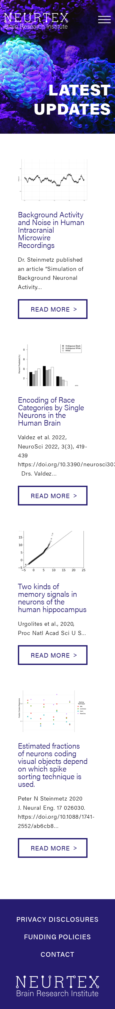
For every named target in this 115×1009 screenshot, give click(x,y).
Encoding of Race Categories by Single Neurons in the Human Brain (51, 411)
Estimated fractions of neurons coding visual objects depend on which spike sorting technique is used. (53, 764)
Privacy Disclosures (57, 919)
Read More (50, 309)
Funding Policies (57, 936)
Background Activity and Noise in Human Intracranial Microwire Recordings (51, 229)
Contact (57, 954)
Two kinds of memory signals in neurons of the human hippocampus (52, 597)
